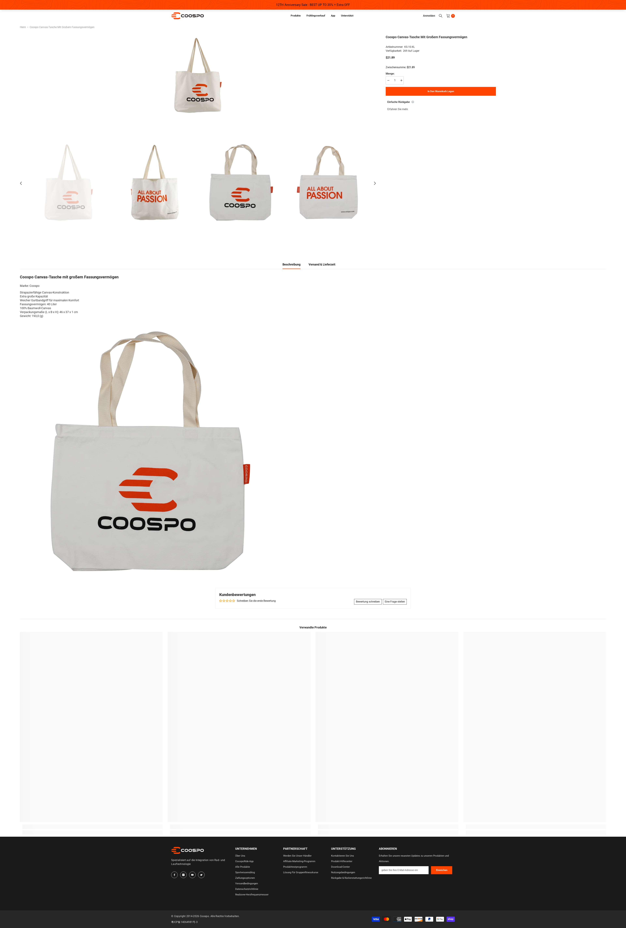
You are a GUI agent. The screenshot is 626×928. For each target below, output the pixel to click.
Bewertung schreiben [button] (368, 601)
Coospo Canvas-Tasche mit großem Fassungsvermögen (426, 37)
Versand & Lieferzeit (322, 264)
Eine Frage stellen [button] (395, 601)
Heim (23, 27)
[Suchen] (441, 16)
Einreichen (441, 870)
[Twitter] (201, 875)
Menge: (390, 73)
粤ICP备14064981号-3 (184, 922)
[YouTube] (192, 875)
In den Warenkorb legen (441, 91)
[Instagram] (183, 875)
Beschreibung (291, 264)
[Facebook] (174, 875)
